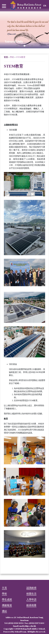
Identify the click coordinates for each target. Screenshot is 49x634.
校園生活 (31, 593)
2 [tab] (20, 46)
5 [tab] (32, 46)
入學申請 (31, 599)
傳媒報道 (7, 605)
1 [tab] (17, 46)
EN (44, 5)
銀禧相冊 (31, 605)
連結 (4, 611)
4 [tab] (28, 46)
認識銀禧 (31, 587)
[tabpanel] (24, 29)
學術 (4, 593)
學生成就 (7, 599)
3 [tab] (24, 46)
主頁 (4, 587)
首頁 (6, 57)
